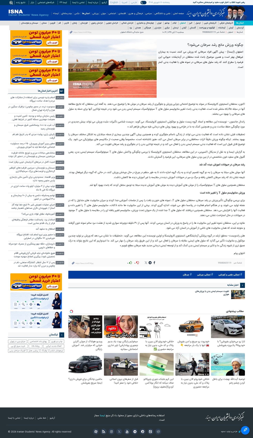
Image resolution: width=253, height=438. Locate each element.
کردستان (240, 27)
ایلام (174, 23)
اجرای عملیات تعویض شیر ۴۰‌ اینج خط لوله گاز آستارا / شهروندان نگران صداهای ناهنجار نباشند (33, 206)
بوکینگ (44, 350)
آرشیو (104, 2)
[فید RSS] (103, 432)
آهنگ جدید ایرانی (53, 346)
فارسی (134, 2)
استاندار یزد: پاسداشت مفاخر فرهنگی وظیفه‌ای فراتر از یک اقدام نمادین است (33, 221)
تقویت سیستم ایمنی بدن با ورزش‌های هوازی (212, 293)
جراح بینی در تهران (17, 341)
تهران (159, 23)
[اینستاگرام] (110, 432)
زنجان (74, 23)
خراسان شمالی (127, 23)
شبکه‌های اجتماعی (46, 2)
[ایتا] (149, 432)
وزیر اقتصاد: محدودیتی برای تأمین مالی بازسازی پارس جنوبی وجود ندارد (32, 179)
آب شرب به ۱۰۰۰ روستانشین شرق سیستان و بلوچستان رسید (34, 126)
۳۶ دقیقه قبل (60, 196)
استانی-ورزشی (203, 275)
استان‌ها (86, 13)
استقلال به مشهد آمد (45, 229)
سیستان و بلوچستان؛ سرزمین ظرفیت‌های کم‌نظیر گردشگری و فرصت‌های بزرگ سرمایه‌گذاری (32, 169)
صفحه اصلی (178, 13)
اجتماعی (112, 13)
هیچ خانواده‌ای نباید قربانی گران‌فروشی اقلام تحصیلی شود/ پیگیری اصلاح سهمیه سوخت (34, 255)
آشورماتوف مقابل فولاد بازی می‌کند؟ (38, 214)
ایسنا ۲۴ (63, 2)
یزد (130, 27)
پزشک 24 (35, 346)
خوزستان (84, 23)
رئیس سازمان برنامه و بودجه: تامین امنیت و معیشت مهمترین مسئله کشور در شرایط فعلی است (34, 118)
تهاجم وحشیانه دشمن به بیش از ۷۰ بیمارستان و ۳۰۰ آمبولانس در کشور (33, 197)
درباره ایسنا (93, 2)
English (114, 2)
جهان (103, 13)
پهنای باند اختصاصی (38, 341)
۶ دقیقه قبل (60, 116)
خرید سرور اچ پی (18, 346)
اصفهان (183, 23)
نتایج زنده (20, 2)
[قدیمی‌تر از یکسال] (238, 294)
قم (60, 23)
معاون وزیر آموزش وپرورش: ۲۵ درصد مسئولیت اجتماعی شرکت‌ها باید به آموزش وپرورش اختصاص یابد (32, 146)
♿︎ (245, 430)
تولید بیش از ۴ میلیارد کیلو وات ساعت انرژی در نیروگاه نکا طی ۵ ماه (33, 188)
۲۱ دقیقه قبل (60, 153)
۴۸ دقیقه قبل (60, 244)
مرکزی (167, 27)
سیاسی (148, 13)
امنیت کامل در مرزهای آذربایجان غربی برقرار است (32, 162)
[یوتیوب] (126, 432)
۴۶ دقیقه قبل (60, 235)
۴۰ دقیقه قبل (60, 214)
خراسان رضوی (97, 23)
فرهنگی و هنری (135, 13)
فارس (66, 23)
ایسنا (206, 10)
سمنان (44, 23)
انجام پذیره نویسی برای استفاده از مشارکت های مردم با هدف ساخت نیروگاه (32, 99)
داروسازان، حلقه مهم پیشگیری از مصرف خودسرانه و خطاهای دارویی (32, 245)
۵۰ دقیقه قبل (60, 253)
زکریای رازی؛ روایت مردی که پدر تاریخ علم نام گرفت (34, 136)
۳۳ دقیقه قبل (60, 186)
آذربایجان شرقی (226, 23)
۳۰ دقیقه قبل (60, 168)
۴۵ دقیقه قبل (60, 220)
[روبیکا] (157, 432)
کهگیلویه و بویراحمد (207, 27)
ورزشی (95, 13)
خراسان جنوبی (112, 23)
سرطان (186, 275)
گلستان (193, 27)
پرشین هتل (33, 350)
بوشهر (167, 23)
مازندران (157, 27)
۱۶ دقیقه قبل (60, 144)
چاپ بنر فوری (56, 341)
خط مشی (42, 418)
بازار (32, 2)
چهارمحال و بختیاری (145, 23)
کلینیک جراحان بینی (17, 350)
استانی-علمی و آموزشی (229, 275)
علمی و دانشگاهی (162, 13)
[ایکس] (118, 432)
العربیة (124, 2)
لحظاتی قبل (60, 98)
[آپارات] (95, 432)
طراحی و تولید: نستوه (229, 431)
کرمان (231, 27)
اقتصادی (122, 13)
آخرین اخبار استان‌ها (48, 91)
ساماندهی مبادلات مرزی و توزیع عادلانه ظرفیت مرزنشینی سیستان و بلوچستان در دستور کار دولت (31, 154)
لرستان (175, 27)
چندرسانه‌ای (66, 13)
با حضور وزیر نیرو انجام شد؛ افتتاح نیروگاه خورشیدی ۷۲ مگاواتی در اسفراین (36, 236)
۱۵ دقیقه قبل (60, 125)
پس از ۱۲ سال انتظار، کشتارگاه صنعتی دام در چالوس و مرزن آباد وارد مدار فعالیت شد (34, 264)
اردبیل (198, 23)
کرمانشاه (221, 27)
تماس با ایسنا (78, 2)
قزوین (52, 23)
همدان (138, 27)
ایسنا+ (56, 13)
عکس (77, 13)
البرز (190, 23)
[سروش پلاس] (142, 432)
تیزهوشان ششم (56, 350)
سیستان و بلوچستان (29, 23)
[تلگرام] (134, 432)
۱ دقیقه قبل (60, 107)
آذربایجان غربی (210, 23)
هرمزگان (147, 27)
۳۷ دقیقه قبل (60, 205)
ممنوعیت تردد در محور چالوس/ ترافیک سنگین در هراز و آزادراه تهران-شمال (31, 108)
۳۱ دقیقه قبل (60, 177)
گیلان (184, 27)
